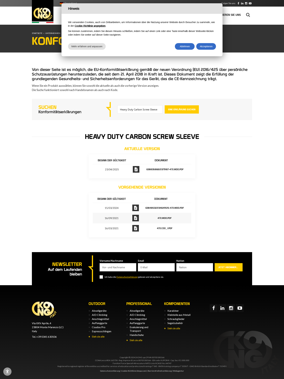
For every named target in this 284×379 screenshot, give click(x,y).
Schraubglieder (176, 318)
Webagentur (178, 371)
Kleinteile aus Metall (178, 314)
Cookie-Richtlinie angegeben (90, 25)
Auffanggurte (99, 323)
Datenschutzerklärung (127, 277)
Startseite (37, 33)
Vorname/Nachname (111, 260)
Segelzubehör (175, 323)
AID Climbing (99, 314)
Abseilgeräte (99, 310)
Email (141, 260)
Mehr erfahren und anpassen (86, 46)
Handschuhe (137, 334)
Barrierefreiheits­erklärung (160, 371)
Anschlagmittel (100, 318)
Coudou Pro (98, 327)
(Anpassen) (142, 371)
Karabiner (173, 310)
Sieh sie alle (98, 336)
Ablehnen (185, 46)
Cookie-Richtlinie (128, 371)
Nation (180, 260)
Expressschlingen (101, 331)
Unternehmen (52, 33)
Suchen (248, 15)
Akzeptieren (206, 46)
